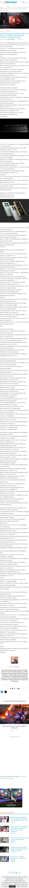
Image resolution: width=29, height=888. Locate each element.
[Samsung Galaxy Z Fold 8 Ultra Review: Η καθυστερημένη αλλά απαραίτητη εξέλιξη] (4, 849)
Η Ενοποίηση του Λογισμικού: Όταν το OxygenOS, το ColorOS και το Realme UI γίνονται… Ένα (19, 818)
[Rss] (25, 2)
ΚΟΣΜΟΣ (8, 7)
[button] (1, 717)
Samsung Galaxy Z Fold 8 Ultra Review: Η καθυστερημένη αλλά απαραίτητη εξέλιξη (18, 848)
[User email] (18, 688)
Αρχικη (1, 7)
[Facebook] (10, 688)
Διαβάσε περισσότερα (22, 886)
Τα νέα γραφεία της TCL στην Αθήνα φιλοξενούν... (14, 727)
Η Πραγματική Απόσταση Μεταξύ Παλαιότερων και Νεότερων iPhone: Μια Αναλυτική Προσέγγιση (19, 829)
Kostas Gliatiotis (11, 39)
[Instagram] (22, 2)
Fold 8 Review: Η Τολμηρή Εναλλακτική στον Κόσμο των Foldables (18, 858)
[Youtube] (23, 2)
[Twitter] (16, 688)
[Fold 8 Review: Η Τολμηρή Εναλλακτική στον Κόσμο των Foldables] (4, 859)
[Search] (27, 2)
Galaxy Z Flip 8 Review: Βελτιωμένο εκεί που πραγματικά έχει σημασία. (19, 839)
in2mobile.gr (4, 684)
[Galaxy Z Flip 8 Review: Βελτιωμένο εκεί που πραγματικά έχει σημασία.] (4, 840)
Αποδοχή (12, 886)
